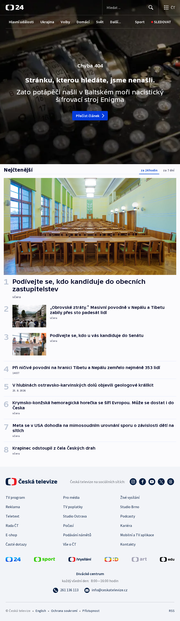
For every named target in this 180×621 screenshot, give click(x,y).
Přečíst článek (88, 115)
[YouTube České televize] (152, 481)
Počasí (68, 525)
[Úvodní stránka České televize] (32, 481)
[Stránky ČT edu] (167, 559)
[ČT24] (15, 7)
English (41, 611)
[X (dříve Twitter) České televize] (161, 481)
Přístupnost (90, 611)
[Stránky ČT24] (13, 559)
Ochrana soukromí (64, 611)
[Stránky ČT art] (139, 559)
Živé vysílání (129, 497)
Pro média (71, 497)
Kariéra (126, 525)
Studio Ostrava (75, 516)
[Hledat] (150, 7)
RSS (171, 611)
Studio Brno (129, 506)
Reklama (13, 506)
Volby (65, 21)
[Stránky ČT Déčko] (111, 559)
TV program (15, 497)
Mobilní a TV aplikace (137, 534)
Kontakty (127, 544)
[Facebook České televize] (142, 481)
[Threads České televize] (170, 481)
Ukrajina (47, 21)
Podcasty (127, 516)
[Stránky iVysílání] (79, 559)
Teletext (12, 516)
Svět (100, 21)
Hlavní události (21, 21)
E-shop (11, 534)
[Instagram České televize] (133, 481)
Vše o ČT (69, 544)
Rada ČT (12, 525)
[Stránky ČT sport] (44, 559)
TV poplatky (72, 506)
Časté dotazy (16, 544)
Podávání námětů (77, 534)
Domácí (83, 21)
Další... (115, 21)
